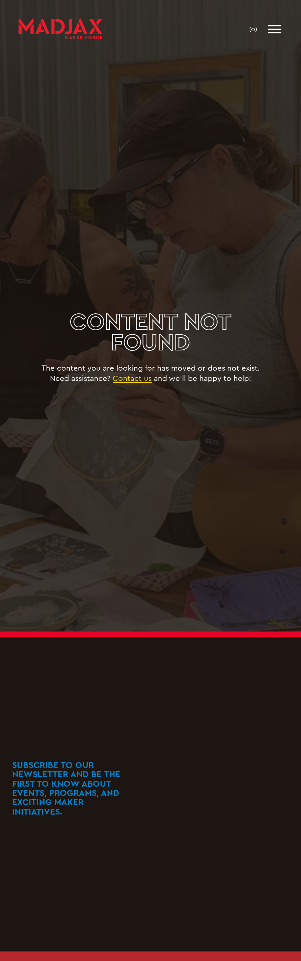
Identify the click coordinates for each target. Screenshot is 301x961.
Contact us (132, 377)
